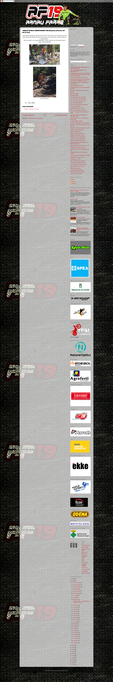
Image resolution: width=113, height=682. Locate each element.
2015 (73, 647)
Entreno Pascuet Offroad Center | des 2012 (79, 145)
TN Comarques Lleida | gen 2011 (77, 162)
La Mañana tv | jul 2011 (75, 159)
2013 (73, 651)
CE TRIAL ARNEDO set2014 (76, 121)
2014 (73, 649)
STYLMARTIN (85, 562)
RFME (83, 559)
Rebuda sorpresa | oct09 (75, 168)
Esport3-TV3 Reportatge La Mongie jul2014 (79, 123)
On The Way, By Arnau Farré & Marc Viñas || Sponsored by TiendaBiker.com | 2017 (80, 80)
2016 (73, 645)
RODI (83, 561)
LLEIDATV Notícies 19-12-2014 (77, 108)
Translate (81, 46)
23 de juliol (76, 605)
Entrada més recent (28, 115)
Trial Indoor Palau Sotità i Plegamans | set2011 (78, 153)
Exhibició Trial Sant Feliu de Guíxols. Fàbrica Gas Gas (80, 125)
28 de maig (75, 617)
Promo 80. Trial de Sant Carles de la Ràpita (83, 207)
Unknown (74, 181)
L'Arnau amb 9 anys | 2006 (76, 173)
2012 (73, 653)
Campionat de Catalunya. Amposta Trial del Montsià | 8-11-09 (83, 229)
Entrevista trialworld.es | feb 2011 (77, 161)
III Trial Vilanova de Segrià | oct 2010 (78, 164)
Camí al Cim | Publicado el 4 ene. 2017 (78, 77)
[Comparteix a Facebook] (33, 103)
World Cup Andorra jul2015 (76, 102)
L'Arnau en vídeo (73, 199)
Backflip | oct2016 (74, 95)
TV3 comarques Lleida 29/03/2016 (78, 99)
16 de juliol (76, 607)
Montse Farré (84, 552)
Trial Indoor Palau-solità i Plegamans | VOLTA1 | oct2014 (78, 115)
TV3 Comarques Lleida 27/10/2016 (78, 97)
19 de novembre (77, 587)
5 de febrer (75, 636)
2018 (73, 578)
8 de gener (75, 640)
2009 (73, 660)
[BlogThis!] (30, 103)
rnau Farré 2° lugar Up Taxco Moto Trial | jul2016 (79, 91)
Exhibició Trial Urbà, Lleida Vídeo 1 (78, 137)
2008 (73, 662)
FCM (83, 543)
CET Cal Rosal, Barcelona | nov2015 (78, 101)
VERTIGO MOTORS (86, 573)
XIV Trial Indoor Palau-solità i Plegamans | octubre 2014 (79, 118)
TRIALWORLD (85, 571)
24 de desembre (77, 582)
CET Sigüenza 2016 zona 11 (76, 85)
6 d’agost (75, 597)
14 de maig (75, 619)
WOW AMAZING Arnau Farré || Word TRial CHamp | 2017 (79, 83)
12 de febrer (76, 634)
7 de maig (75, 621)
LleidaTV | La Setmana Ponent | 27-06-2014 (80, 128)
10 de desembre (77, 585)
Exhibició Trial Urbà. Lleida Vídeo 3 (78, 140)
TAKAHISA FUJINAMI (84, 565)
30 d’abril (75, 624)
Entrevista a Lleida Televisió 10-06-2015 (79, 104)
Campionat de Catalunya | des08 (77, 172)
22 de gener (76, 638)
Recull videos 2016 (74, 93)
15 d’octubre (76, 589)
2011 (73, 655)
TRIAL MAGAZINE (85, 569)
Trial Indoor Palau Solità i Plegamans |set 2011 (79, 150)
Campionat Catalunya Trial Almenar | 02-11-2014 (80, 112)
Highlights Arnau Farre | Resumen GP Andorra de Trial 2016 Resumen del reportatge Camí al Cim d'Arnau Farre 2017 (80, 74)
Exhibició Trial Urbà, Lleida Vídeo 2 (78, 138)
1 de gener (75, 642)
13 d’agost (75, 595)
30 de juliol (76, 599)
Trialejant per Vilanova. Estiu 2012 (77, 147)
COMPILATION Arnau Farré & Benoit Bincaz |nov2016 (80, 88)
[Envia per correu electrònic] (28, 103)
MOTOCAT (84, 554)
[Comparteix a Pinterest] (34, 103)
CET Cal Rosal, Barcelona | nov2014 (78, 110)
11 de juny (75, 615)
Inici (44, 115)
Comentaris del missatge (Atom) (36, 118)
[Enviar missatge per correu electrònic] (25, 102)
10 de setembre (76, 593)
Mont (73, 179)
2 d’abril (75, 630)
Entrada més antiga (61, 115)
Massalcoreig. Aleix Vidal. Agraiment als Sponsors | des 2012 (79, 143)
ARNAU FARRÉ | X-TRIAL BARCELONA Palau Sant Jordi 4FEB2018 (79, 67)
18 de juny (75, 613)
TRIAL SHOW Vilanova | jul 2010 (77, 166)
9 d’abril (75, 628)
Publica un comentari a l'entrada (31, 109)
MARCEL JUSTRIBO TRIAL (86, 550)
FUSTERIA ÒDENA (86, 545)
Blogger (66, 670)
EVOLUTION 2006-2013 (75, 131)
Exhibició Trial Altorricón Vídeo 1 (77, 133)
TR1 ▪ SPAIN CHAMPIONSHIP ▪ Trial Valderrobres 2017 (78, 71)
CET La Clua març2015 (75, 106)
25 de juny (75, 611)
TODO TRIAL (85, 567)
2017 (73, 581)
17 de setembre (76, 591)
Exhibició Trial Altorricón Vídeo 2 (77, 135)
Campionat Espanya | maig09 (76, 170)
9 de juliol (75, 609)
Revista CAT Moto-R (81, 217)
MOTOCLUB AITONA (84, 556)
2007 (73, 664)
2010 (73, 658)
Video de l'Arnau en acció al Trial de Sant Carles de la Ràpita (79, 190)
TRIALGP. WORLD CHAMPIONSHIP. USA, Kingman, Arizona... (81, 602)
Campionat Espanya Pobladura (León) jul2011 (80, 155)
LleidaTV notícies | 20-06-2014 (77, 129)
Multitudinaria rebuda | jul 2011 (77, 157)
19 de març (75, 632)
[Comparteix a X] (31, 103)
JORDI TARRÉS (85, 547)
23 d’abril (75, 626)
